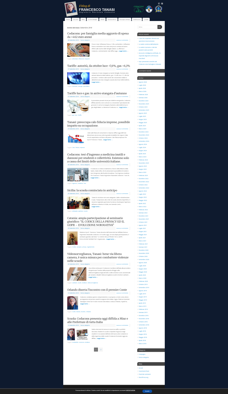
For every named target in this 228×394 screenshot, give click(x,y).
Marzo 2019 (142, 306)
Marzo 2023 (142, 172)
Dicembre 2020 (143, 250)
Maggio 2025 (143, 122)
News (83, 19)
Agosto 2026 (143, 82)
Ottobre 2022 (143, 185)
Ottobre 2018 (143, 322)
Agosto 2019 (143, 290)
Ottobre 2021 (143, 222)
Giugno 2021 (143, 231)
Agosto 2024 (143, 144)
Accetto (147, 391)
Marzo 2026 (142, 91)
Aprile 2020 (142, 275)
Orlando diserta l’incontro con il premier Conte (97, 289)
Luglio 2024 (142, 147)
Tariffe (79, 115)
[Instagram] (162, 4)
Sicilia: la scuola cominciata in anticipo (92, 190)
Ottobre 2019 (143, 284)
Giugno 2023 (143, 169)
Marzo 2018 (142, 343)
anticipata (75, 211)
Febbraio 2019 (143, 309)
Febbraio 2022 (143, 210)
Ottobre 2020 (143, 256)
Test (85, 183)
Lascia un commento (122, 40)
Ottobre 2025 (143, 107)
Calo (73, 147)
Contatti (146, 19)
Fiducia (77, 147)
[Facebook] (159, 4)
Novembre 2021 (144, 219)
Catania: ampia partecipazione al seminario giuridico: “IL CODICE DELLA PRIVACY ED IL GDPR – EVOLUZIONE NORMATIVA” (95, 221)
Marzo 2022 (142, 206)
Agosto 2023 (143, 166)
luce (76, 115)
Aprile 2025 (142, 125)
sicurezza (81, 342)
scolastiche (75, 342)
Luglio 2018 (142, 331)
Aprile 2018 (142, 340)
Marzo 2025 (142, 129)
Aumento (74, 86)
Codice (74, 247)
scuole (79, 283)
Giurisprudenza (112, 19)
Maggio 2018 (143, 337)
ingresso (74, 183)
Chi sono (75, 19)
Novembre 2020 (144, 253)
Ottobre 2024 (143, 138)
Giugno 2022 (143, 197)
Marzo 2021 (142, 241)
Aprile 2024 (142, 153)
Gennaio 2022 (143, 213)
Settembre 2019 (144, 287)
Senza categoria (85, 40)
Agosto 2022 (143, 191)
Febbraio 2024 (143, 160)
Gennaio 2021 (143, 247)
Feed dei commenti (145, 374)
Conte (74, 311)
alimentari (75, 59)
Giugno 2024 (143, 150)
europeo (79, 247)
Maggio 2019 (143, 300)
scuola (85, 211)
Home (68, 19)
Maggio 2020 (143, 272)
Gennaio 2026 (143, 97)
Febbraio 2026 (143, 94)
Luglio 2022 (142, 194)
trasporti (87, 59)
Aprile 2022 (142, 203)
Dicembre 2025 (143, 101)
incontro (83, 311)
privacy (84, 247)
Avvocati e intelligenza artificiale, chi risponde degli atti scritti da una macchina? (150, 55)
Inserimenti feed (144, 371)
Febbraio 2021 (143, 244)
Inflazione (81, 59)
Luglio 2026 (142, 85)
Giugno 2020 (143, 269)
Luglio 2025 (142, 116)
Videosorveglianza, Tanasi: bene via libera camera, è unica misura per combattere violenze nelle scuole (98, 257)
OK (159, 27)
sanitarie (74, 283)
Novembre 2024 (144, 135)
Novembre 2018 (144, 318)
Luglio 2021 (142, 228)
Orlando (88, 311)
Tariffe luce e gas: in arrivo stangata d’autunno (97, 93)
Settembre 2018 (144, 325)
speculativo (86, 86)
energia (80, 86)
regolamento (90, 247)
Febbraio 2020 (143, 281)
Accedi (141, 368)
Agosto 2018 (143, 328)
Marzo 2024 (142, 157)
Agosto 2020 (143, 262)
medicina (80, 183)
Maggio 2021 (143, 234)
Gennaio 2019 (143, 312)
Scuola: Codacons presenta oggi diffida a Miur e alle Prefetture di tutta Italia (97, 320)
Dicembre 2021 (143, 216)
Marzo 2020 (142, 278)
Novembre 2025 (144, 104)
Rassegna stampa (125, 19)
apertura (80, 211)
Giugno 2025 (143, 119)
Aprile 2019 (142, 303)
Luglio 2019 (142, 294)
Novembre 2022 (144, 182)
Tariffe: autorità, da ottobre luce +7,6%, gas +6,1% (98, 66)
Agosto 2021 (143, 225)
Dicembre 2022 (143, 178)
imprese (82, 147)
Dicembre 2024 (143, 132)
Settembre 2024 (144, 141)
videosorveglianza (93, 283)
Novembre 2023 (144, 163)
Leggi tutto (123, 51)
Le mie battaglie (92, 19)
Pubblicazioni (137, 19)
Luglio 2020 (142, 266)
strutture (84, 283)
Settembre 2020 (144, 259)
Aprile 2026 (142, 88)
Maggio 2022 (143, 200)
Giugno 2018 (143, 334)
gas (73, 115)
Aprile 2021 (142, 238)
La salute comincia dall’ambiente (148, 44)
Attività (102, 19)
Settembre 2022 (144, 188)
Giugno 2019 (143, 297)
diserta (78, 311)
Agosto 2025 (143, 113)
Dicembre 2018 (143, 315)
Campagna (142, 354)
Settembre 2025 (144, 110)
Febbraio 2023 (143, 175)
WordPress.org (143, 377)
